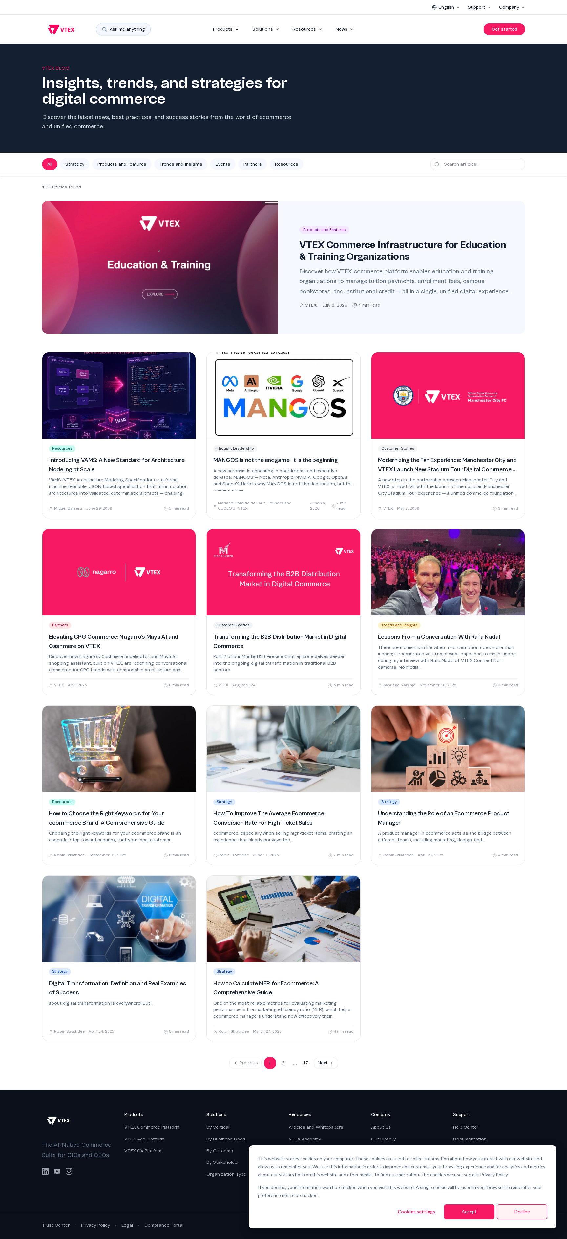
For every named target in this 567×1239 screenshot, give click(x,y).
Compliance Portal (163, 1225)
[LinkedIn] (45, 1171)
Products (223, 29)
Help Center (465, 1127)
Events (223, 164)
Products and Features (121, 164)
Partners (252, 164)
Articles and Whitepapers (316, 1127)
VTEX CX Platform (143, 1151)
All (49, 164)
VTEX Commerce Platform (151, 1127)
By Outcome (219, 1151)
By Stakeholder (222, 1162)
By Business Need (225, 1139)
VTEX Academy (305, 1139)
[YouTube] (57, 1171)
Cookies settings (416, 1211)
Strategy (74, 164)
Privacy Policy (95, 1225)
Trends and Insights (180, 164)
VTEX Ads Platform (144, 1139)
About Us (381, 1127)
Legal (127, 1225)
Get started (504, 29)
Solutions (262, 29)
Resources (304, 29)
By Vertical (217, 1127)
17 (305, 1063)
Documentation (470, 1139)
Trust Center (56, 1225)
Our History (383, 1139)
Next (323, 1063)
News (341, 29)
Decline (522, 1211)
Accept (469, 1211)
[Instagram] (69, 1171)
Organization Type (226, 1174)
